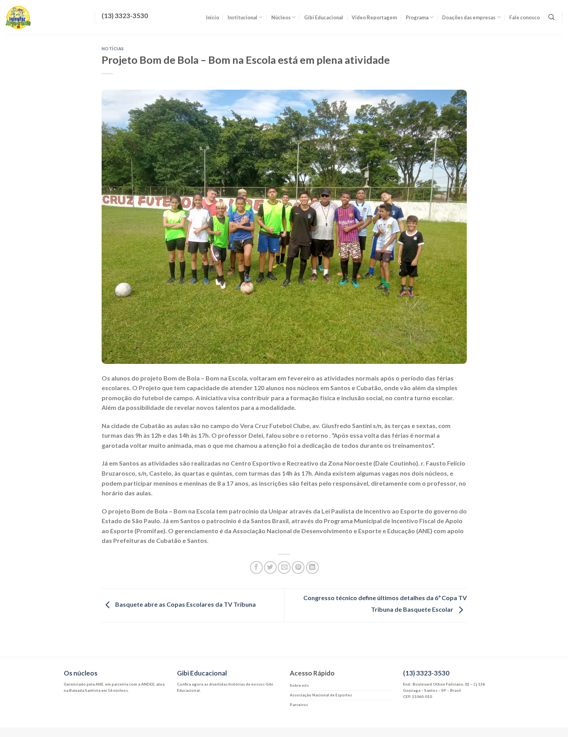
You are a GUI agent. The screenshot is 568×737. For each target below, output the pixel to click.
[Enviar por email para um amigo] (284, 567)
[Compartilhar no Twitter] (270, 567)
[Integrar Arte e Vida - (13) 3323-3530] (44, 17)
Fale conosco (524, 17)
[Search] (551, 17)
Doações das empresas (468, 17)
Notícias (113, 48)
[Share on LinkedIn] (312, 567)
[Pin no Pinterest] (298, 567)
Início (212, 17)
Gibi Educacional (323, 17)
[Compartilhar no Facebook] (256, 567)
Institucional (242, 17)
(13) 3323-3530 (426, 673)
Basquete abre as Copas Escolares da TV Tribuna (185, 604)
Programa (417, 17)
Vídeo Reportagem (374, 17)
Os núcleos (80, 673)
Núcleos (281, 17)
